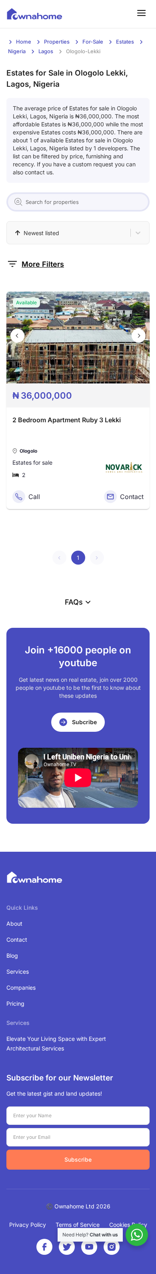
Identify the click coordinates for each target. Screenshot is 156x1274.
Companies (21, 987)
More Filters (43, 264)
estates (125, 41)
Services (17, 971)
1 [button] (78, 557)
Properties (57, 41)
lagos (45, 51)
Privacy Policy (27, 1224)
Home (23, 41)
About (14, 923)
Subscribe (78, 1159)
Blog (12, 955)
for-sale (92, 41)
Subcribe (84, 722)
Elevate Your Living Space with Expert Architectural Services (56, 1043)
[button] (59, 558)
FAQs (74, 602)
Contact (16, 939)
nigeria (17, 51)
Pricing (15, 1003)
